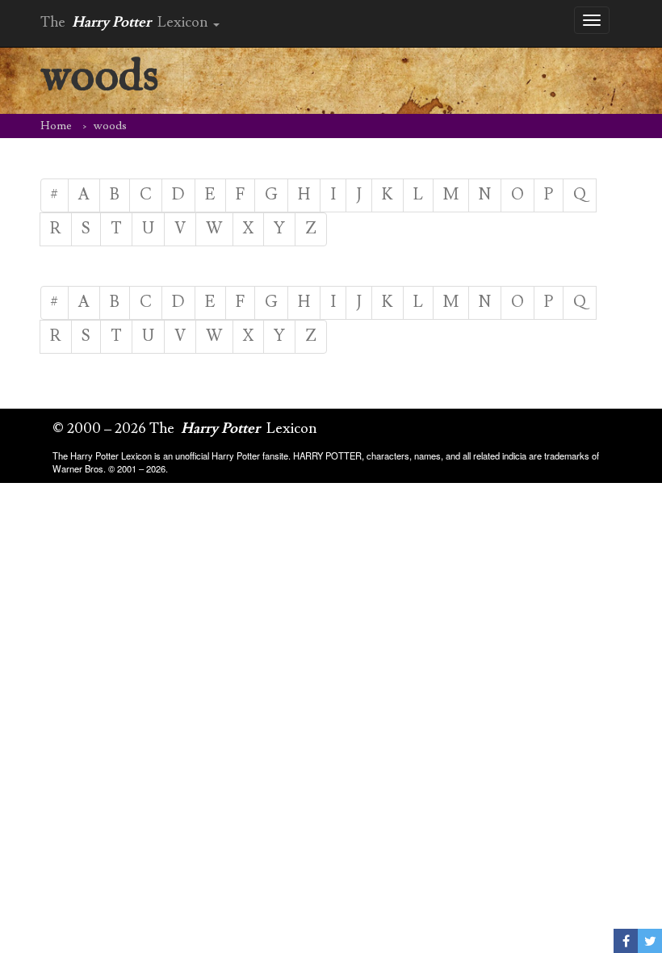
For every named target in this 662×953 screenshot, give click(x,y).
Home (56, 126)
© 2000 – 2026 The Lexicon (184, 428)
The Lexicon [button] (126, 22)
